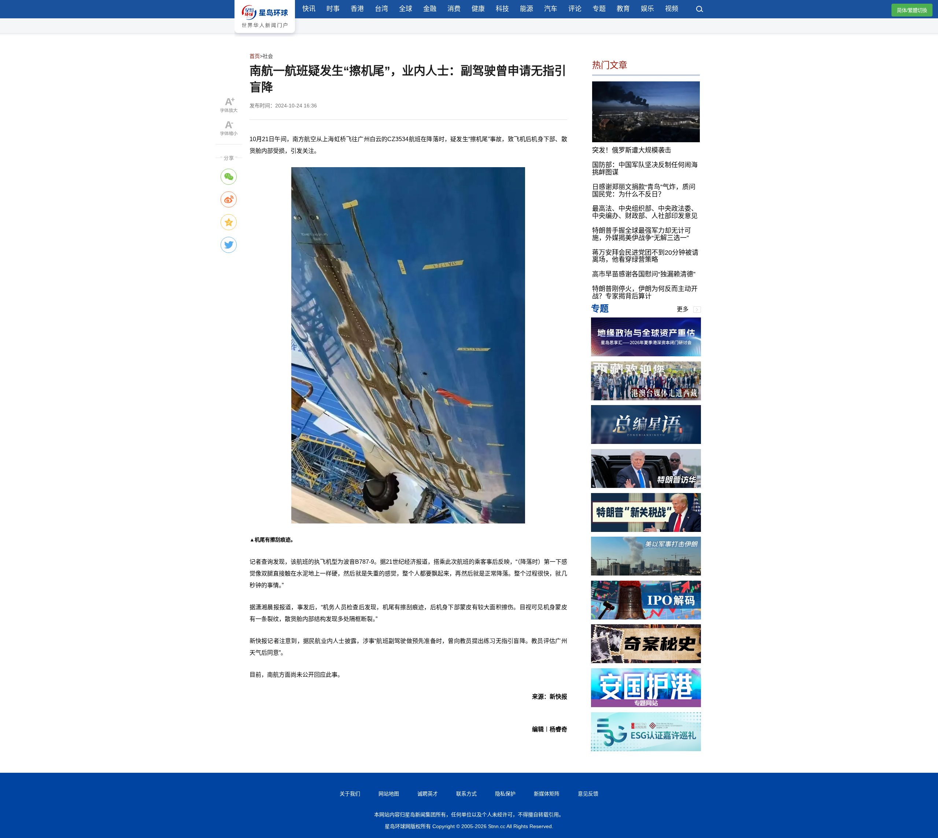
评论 (574, 8)
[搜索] (700, 10)
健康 (478, 8)
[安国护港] (646, 705)
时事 (333, 8)
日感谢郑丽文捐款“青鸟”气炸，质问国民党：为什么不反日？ (643, 190)
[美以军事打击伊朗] (646, 573)
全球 (405, 8)
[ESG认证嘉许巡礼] (646, 749)
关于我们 (350, 794)
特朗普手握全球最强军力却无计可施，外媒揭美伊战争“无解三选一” (641, 234)
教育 (623, 8)
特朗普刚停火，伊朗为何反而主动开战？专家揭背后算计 (645, 292)
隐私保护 (505, 794)
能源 (526, 8)
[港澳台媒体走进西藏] (646, 398)
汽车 (550, 8)
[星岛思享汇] (646, 354)
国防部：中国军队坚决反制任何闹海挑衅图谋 (645, 168)
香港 (357, 8)
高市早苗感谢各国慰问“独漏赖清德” (643, 274)
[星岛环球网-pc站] (264, 35)
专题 (599, 8)
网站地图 (388, 794)
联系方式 (466, 794)
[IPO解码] (646, 617)
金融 (429, 8)
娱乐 (647, 8)
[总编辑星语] (646, 442)
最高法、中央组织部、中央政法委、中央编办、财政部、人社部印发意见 (645, 212)
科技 (502, 8)
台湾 (381, 8)
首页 (255, 56)
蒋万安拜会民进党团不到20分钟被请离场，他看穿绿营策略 (645, 256)
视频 (671, 8)
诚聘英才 (427, 794)
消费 (454, 8)
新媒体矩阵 (547, 794)
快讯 (308, 8)
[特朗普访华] (646, 486)
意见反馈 (588, 794)
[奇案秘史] (646, 661)
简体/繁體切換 (912, 10)
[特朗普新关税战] (646, 530)
